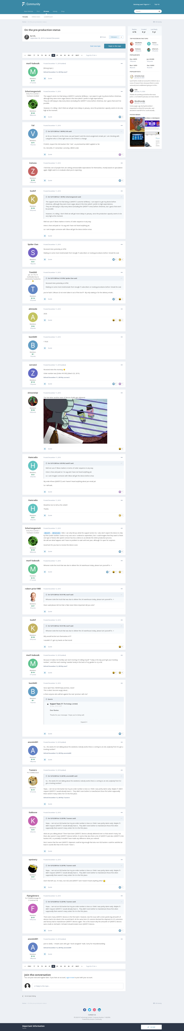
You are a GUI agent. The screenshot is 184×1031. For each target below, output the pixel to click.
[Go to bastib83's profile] (33, 345)
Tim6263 (33, 272)
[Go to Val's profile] (33, 133)
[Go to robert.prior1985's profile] (33, 597)
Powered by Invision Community (92, 1019)
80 (45, 55)
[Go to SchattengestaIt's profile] (33, 104)
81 (49, 55)
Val (32, 125)
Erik (33, 36)
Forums (25, 17)
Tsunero (33, 770)
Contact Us (92, 1015)
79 (42, 55)
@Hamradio (56, 533)
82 (53, 55)
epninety (33, 859)
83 (57, 55)
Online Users (36, 17)
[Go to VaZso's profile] (149, 44)
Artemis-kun (139, 76)
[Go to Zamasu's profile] (33, 171)
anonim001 (33, 742)
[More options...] (122, 63)
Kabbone (33, 812)
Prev (29, 55)
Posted (52, 63)
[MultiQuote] (45, 78)
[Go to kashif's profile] (33, 199)
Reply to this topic (115, 46)
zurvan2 (33, 365)
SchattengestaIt (33, 91)
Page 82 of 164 (91, 55)
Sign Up (157, 4)
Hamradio (33, 457)
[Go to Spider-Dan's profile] (33, 252)
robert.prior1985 (33, 588)
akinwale (33, 309)
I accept (152, 1027)
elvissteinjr (33, 392)
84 (61, 55)
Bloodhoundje (140, 101)
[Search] (159, 11)
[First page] (25, 55)
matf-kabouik (33, 63)
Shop (63, 11)
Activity (55, 11)
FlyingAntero (33, 895)
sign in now (70, 977)
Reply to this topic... (43, 986)
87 (72, 55)
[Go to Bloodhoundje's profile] (131, 102)
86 (68, 55)
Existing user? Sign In (142, 4)
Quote (50, 78)
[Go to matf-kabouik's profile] (33, 72)
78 (38, 55)
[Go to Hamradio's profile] (33, 465)
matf (68, 595)
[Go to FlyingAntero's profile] (33, 908)
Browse (46, 11)
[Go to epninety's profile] (33, 868)
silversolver (156, 49)
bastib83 (33, 337)
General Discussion (52, 38)
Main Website (28, 11)
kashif (33, 191)
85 (65, 55)
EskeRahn (138, 43)
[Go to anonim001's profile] (33, 750)
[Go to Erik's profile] (26, 37)
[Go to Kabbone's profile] (33, 821)
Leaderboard (48, 17)
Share (103, 37)
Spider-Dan (33, 244)
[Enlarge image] (75, 421)
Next (77, 55)
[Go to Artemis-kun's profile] (131, 76)
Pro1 (38, 11)
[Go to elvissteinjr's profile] (33, 401)
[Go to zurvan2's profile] (33, 373)
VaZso (154, 43)
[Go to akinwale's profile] (33, 317)
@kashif (47, 533)
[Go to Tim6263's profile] (33, 289)
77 (34, 55)
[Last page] (81, 55)
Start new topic (95, 46)
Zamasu (33, 163)
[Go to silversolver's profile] (148, 50)
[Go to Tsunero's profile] (33, 781)
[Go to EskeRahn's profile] (132, 44)
